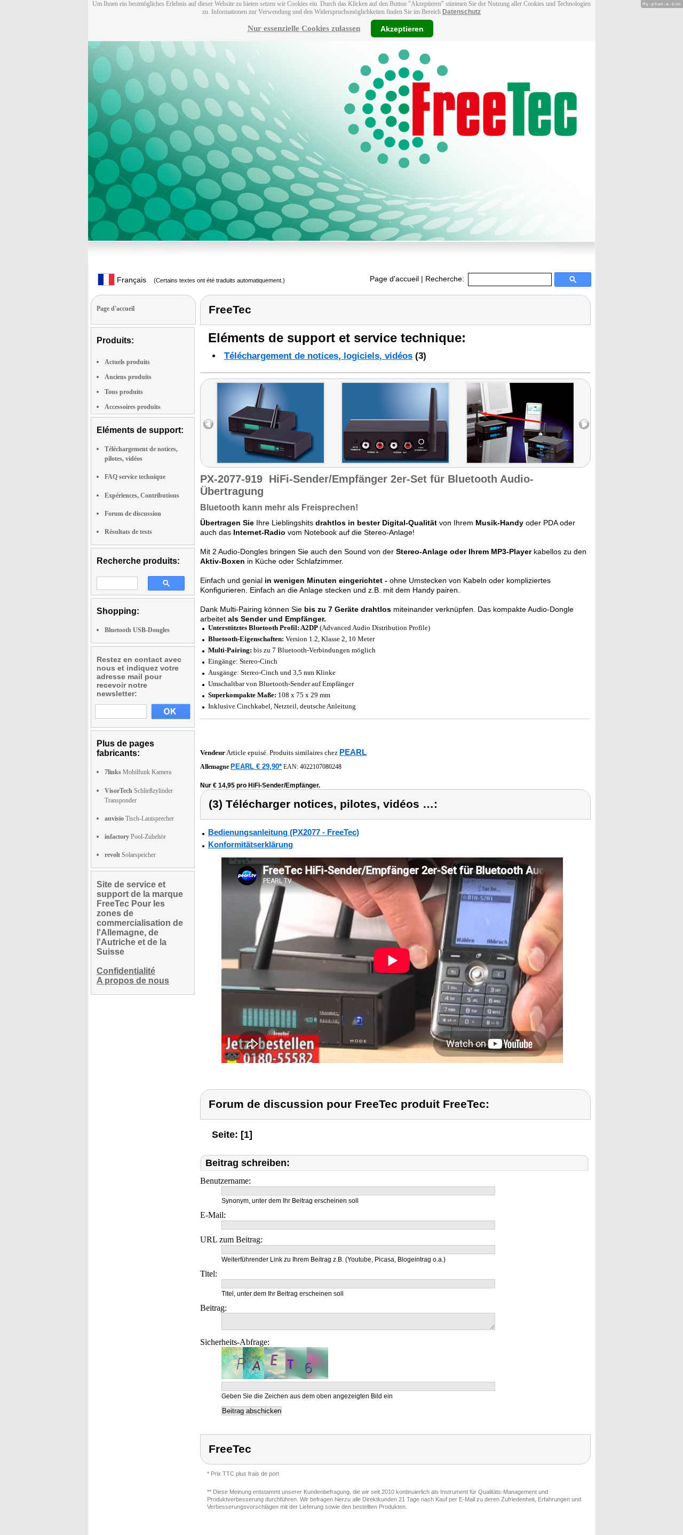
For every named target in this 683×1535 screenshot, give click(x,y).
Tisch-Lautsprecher (139, 818)
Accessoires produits (133, 407)
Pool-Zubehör (135, 836)
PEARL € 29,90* (256, 766)
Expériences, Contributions (142, 495)
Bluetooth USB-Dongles (137, 630)
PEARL (353, 752)
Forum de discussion (133, 513)
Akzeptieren (402, 28)
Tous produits (124, 392)
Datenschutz (461, 11)
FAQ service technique (135, 477)
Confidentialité (126, 970)
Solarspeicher (130, 855)
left (208, 424)
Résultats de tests (128, 532)
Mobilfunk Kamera (138, 772)
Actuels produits (127, 362)
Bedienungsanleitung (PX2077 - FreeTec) (283, 832)
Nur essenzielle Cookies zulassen (304, 28)
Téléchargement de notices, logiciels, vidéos (318, 356)
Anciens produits (128, 377)
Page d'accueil (394, 278)
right (584, 424)
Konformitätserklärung (250, 844)
